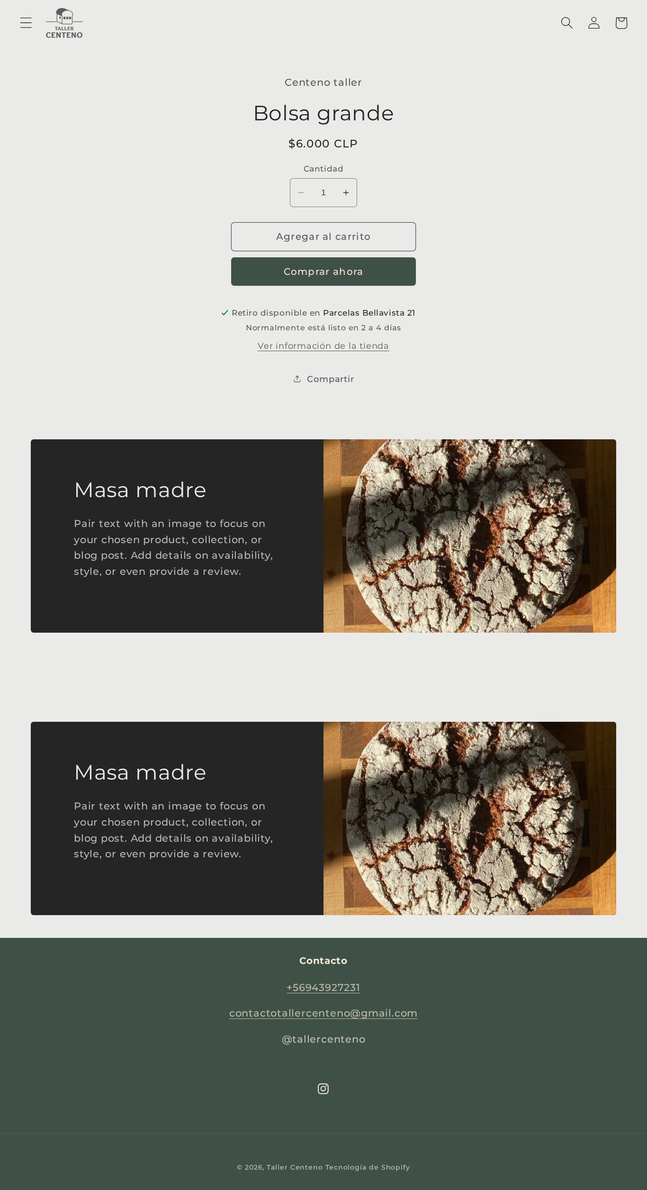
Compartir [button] (330, 378)
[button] (25, 22)
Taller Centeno (295, 1167)
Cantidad (323, 168)
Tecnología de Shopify (367, 1167)
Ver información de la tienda (323, 345)
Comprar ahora (324, 271)
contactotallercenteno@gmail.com (323, 1013)
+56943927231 (323, 987)
